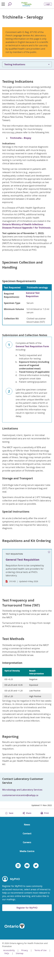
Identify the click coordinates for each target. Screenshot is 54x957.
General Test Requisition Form (32, 346)
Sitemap (19, 953)
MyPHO (15, 879)
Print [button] (46, 813)
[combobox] (27, 64)
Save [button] (10, 813)
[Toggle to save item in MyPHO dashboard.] (49, 552)
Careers (27, 842)
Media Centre (27, 851)
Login (48, 4)
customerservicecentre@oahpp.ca (20, 795)
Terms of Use (40, 950)
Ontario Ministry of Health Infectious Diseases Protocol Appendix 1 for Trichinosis (26, 226)
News (27, 824)
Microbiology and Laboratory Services (22, 789)
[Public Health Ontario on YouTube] (27, 865)
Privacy (24, 950)
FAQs (6, 953)
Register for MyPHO (27, 907)
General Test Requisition (33, 294)
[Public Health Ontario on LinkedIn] (18, 865)
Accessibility (9, 950)
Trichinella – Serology (22, 17)
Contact (27, 833)
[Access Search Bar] (10, 4)
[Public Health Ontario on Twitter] (36, 865)
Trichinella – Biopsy (20, 137)
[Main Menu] (3, 4)
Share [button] (28, 813)
